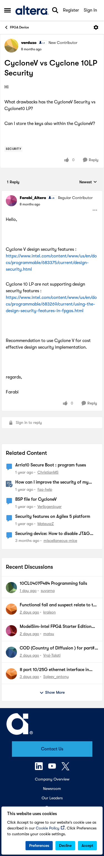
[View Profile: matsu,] (11, 630)
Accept (87, 845)
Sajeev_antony (56, 676)
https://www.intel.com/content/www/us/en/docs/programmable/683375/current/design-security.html (51, 263)
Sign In (90, 10)
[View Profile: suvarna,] (11, 587)
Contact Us (52, 749)
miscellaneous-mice (60, 540)
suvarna (48, 590)
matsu (48, 633)
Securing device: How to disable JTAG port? (52, 534)
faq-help (44, 489)
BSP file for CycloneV (36, 499)
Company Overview (52, 779)
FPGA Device (19, 27)
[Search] (55, 10)
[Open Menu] (96, 27)
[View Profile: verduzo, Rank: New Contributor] (11, 46)
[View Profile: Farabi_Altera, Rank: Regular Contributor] (11, 200)
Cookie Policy (47, 828)
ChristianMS (48, 472)
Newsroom (52, 788)
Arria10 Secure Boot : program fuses (50, 465)
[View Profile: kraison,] (11, 609)
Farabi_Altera (33, 197)
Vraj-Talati (51, 655)
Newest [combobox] (88, 182)
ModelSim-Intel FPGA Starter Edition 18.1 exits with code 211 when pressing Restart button (56, 627)
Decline (65, 845)
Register (71, 10)
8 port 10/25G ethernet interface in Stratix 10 (54, 670)
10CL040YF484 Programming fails (53, 583)
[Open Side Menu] (7, 10)
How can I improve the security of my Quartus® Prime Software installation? (53, 482)
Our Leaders (52, 798)
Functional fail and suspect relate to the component (59, 605)
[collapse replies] (52, 193)
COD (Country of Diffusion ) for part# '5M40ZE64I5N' (57, 648)
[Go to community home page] (32, 10)
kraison (49, 612)
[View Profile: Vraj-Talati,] (11, 652)
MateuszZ (45, 523)
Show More (55, 692)
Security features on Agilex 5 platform (52, 516)
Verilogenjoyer (49, 506)
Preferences (39, 845)
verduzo (29, 42)
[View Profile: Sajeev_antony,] (11, 673)
